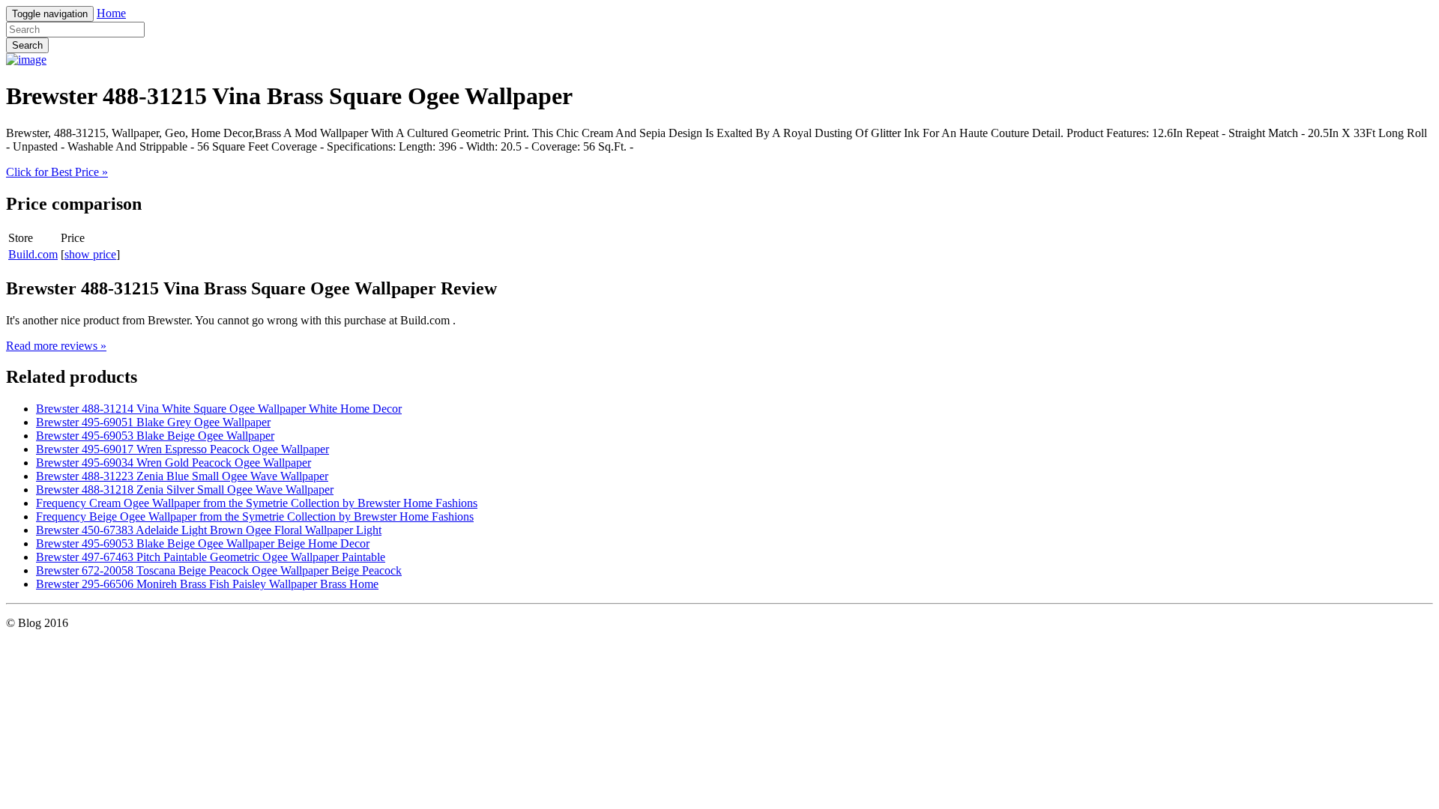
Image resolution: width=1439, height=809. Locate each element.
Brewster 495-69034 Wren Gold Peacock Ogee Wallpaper (173, 462)
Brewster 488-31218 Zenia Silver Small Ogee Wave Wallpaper (185, 489)
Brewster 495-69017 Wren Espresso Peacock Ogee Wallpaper (182, 449)
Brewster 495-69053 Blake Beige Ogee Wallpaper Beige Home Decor (202, 543)
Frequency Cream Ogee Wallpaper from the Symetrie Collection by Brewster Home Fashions (256, 503)
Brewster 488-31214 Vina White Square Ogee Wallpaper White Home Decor (219, 408)
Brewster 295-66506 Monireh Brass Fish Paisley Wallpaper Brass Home (207, 584)
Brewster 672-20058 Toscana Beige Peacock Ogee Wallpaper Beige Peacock (219, 570)
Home (111, 13)
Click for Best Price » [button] (57, 172)
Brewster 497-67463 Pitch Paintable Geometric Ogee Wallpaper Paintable (210, 557)
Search (27, 45)
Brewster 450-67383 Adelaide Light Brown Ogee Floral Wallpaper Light (208, 530)
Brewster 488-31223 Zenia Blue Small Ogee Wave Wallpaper (182, 476)
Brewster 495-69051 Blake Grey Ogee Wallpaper (153, 422)
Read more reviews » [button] (56, 345)
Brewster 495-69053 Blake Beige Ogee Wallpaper (155, 435)
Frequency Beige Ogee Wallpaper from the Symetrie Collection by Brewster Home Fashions (255, 516)
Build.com (33, 254)
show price (90, 254)
